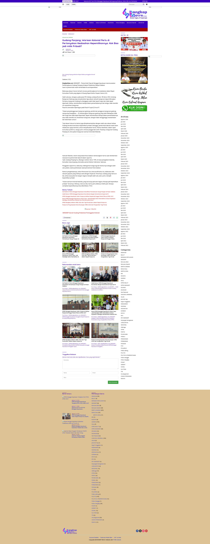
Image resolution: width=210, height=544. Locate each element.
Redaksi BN (68, 49)
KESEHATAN (124, 308)
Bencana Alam (125, 262)
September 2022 (125, 229)
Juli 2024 (123, 177)
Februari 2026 (124, 133)
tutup (60, 7)
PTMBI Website (117, 540)
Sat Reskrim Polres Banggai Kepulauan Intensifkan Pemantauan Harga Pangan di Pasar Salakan (88, 191)
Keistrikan (123, 306)
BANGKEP (66, 213)
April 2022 (123, 240)
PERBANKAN (124, 341)
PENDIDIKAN (124, 339)
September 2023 (125, 201)
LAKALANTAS (124, 322)
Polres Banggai (125, 357)
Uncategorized (125, 374)
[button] (143, 4)
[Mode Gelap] (147, 4)
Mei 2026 (123, 126)
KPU (122, 315)
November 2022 (125, 224)
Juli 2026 (123, 121)
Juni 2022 (123, 236)
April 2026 (123, 128)
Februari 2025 (124, 161)
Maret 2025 (124, 159)
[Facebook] (137, 531)
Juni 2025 (123, 152)
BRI (122, 273)
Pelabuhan (82, 213)
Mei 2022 (123, 238)
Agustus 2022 (124, 231)
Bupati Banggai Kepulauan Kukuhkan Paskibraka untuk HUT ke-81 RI (79, 426)
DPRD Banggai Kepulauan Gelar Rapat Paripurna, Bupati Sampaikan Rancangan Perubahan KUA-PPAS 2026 (144, 1)
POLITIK (123, 353)
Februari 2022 (124, 245)
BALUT (123, 255)
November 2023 (125, 196)
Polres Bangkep (120, 22)
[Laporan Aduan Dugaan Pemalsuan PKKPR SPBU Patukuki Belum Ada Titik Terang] (75, 432)
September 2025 (125, 145)
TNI (122, 371)
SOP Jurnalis (92, 29)
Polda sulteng (124, 350)
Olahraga (123, 327)
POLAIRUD (124, 348)
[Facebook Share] (104, 217)
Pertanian (123, 343)
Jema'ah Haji (124, 299)
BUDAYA (123, 276)
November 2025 (125, 140)
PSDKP (123, 362)
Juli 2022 (123, 233)
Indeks (73, 4)
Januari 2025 (124, 163)
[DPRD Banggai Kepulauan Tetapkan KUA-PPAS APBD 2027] (75, 398)
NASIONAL (124, 325)
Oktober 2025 (124, 142)
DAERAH (70, 37)
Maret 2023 (124, 215)
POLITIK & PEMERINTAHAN (128, 355)
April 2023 (123, 212)
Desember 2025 (125, 138)
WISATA (123, 378)
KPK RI (122, 313)
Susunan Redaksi (68, 29)
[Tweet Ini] (107, 217)
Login (67, 4)
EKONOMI (123, 290)
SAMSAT (123, 364)
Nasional (72, 22)
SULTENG (123, 369)
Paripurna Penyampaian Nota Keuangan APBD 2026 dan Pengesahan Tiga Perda (84, 205)
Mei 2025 (123, 154)
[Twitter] (140, 531)
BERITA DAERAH (125, 266)
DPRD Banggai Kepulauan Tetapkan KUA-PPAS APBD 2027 (80, 402)
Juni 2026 (123, 124)
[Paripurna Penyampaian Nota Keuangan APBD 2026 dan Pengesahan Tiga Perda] (109, 247)
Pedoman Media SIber (81, 29)
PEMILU (123, 336)
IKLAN (122, 297)
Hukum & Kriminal (101, 22)
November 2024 (125, 168)
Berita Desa (124, 269)
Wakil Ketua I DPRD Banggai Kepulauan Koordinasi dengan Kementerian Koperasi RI (85, 194)
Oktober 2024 (124, 170)
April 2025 (123, 156)
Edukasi (91, 22)
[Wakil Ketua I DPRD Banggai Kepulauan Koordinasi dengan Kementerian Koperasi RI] (90, 229)
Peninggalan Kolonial (93, 213)
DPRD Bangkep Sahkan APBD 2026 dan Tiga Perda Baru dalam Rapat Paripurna (84, 202)
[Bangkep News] (135, 13)
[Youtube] (146, 531)
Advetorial (141, 22)
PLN (122, 346)
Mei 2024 (123, 182)
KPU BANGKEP (125, 318)
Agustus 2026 (124, 119)
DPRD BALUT (124, 283)
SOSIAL (123, 367)
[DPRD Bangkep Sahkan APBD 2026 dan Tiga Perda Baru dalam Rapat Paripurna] (90, 247)
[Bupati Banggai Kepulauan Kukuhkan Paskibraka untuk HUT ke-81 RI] (75, 422)
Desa (122, 280)
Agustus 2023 (124, 203)
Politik (85, 22)
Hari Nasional (124, 292)
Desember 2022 (125, 222)
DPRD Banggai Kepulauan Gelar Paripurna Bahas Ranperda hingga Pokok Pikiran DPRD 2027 (87, 196)
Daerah (79, 22)
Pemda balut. (124, 334)
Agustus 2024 (124, 175)
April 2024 (123, 184)
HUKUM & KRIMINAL (126, 294)
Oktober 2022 (124, 226)
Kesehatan (111, 22)
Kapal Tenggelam (125, 301)
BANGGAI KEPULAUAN (127, 257)
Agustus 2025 (124, 147)
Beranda (65, 22)
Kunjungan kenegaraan (127, 320)
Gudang (76, 213)
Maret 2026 (124, 131)
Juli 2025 (123, 149)
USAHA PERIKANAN (126, 376)
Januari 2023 (124, 219)
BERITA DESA (124, 271)
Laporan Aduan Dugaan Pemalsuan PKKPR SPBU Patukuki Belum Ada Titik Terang (78, 436)
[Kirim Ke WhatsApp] (117, 217)
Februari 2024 (124, 189)
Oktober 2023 (124, 198)
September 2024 (125, 173)
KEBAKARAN (124, 304)
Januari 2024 (124, 191)
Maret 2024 (124, 187)
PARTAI (123, 332)
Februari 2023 (124, 217)
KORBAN (123, 311)
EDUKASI (123, 287)
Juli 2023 (123, 205)
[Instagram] (143, 531)
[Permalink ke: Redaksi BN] (63, 49)
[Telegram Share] (114, 217)
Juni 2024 (123, 180)
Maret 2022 (124, 243)
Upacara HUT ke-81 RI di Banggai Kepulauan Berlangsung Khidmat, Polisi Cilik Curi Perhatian (82, 1)
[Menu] (63, 4)
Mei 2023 (123, 210)
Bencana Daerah (131, 22)
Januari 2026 (124, 135)
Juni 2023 (123, 208)
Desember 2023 (125, 194)
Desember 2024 (125, 166)
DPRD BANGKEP (125, 285)
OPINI (122, 329)
